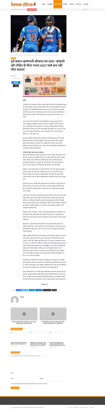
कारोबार (65, 4)
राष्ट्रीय (43, 4)
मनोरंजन (71, 4)
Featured (44, 284)
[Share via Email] (14, 85)
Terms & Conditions (84, 407)
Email (12, 378)
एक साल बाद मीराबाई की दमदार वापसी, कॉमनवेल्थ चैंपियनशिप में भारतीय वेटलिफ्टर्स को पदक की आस (57, 344)
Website (41, 378)
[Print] (17, 85)
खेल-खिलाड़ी (57, 4)
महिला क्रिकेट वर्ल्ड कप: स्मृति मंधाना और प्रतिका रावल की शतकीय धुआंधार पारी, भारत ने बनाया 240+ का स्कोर (38, 344)
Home (12, 55)
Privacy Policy (76, 407)
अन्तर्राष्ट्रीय (49, 4)
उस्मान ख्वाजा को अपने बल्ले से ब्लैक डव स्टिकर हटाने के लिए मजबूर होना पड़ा (19, 343)
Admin (14, 76)
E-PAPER (86, 4)
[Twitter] (15, 82)
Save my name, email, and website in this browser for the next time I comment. (30, 383)
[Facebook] (12, 82)
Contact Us (91, 407)
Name (12, 373)
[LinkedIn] (19, 82)
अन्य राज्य (78, 4)
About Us (70, 407)
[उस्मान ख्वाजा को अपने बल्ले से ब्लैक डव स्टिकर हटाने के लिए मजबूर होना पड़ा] (19, 336)
